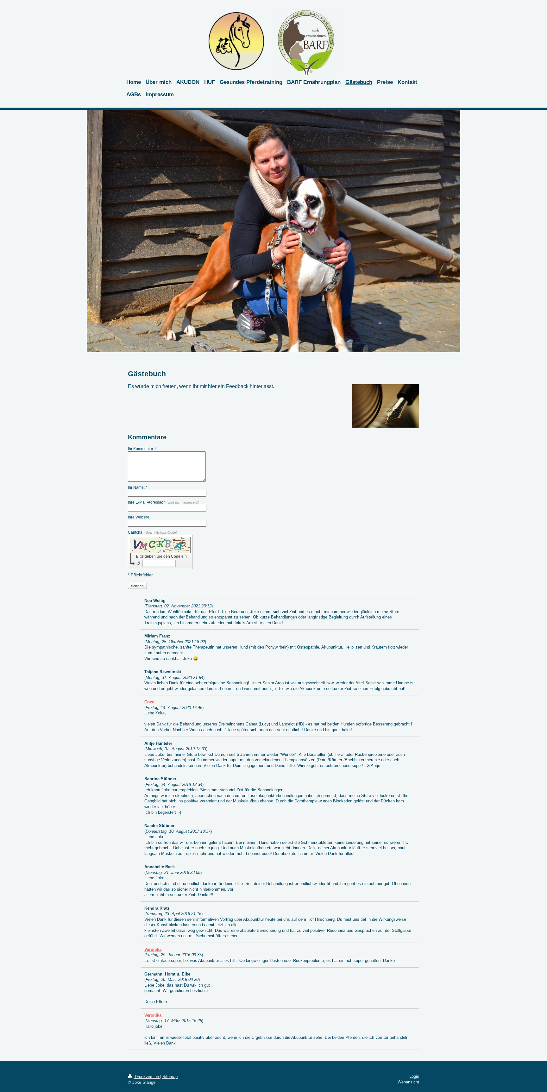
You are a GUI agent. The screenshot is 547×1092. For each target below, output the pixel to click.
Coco (149, 702)
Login (414, 1076)
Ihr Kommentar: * (142, 449)
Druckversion (147, 1076)
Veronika (152, 949)
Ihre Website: (139, 517)
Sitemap (170, 1076)
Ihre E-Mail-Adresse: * (163, 502)
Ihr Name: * (137, 487)
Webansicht (408, 1082)
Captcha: (152, 532)
